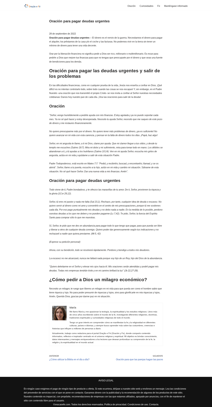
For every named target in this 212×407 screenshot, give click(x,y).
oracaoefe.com (62, 404)
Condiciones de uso (137, 404)
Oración (131, 6)
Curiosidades (146, 6)
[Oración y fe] (32, 6)
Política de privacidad (115, 404)
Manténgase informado (176, 6)
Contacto (153, 404)
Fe (158, 6)
